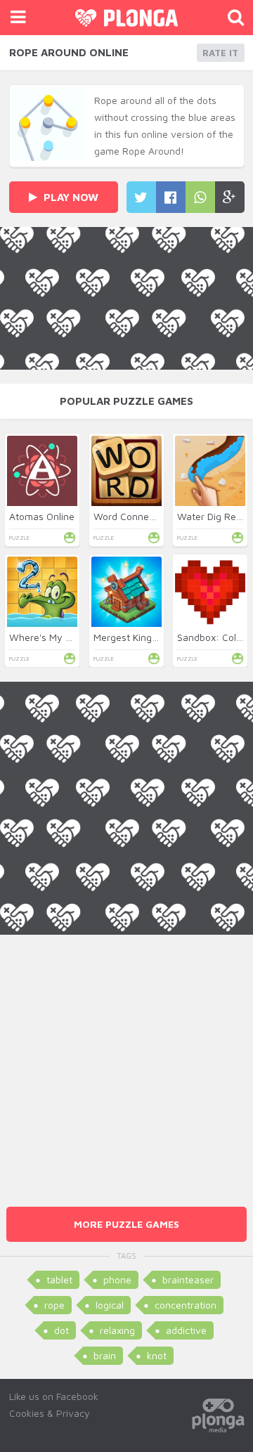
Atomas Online (41, 516)
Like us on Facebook (53, 1396)
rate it (220, 52)
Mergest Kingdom (132, 637)
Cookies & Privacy (49, 1413)
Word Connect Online (140, 516)
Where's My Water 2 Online (70, 637)
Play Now (69, 197)
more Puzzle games (126, 1224)
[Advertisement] (126, 1061)
